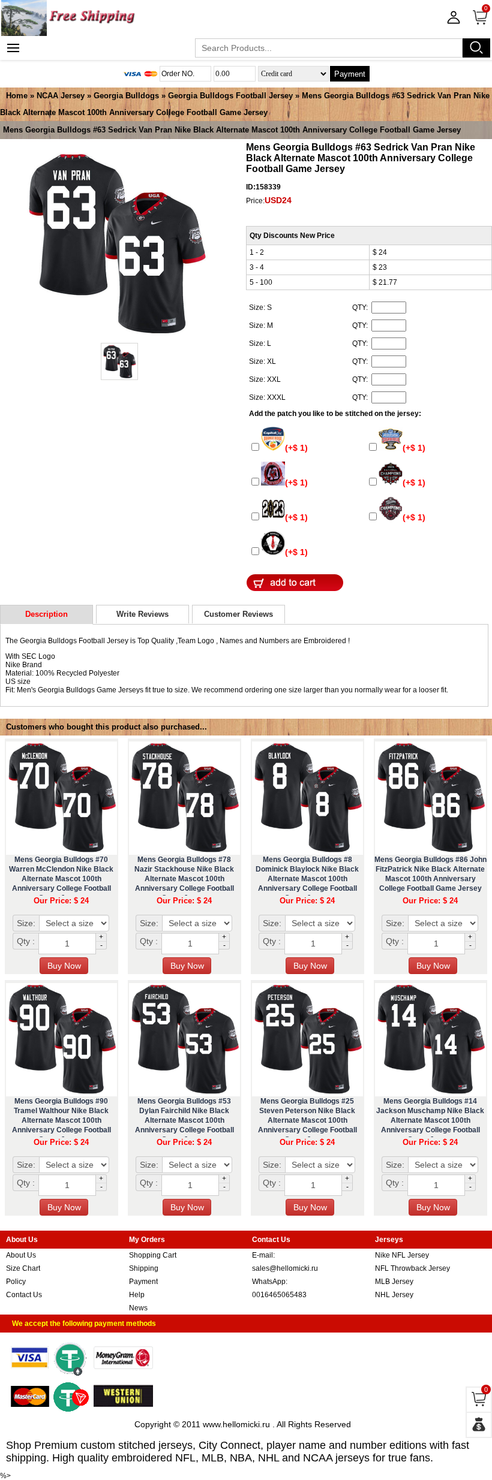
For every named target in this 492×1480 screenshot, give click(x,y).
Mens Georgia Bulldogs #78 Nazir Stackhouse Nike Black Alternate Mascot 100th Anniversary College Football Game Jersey (184, 878)
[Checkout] (479, 1425)
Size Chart (23, 1268)
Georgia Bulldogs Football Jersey (230, 95)
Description (46, 614)
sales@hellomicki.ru (285, 1268)
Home (17, 95)
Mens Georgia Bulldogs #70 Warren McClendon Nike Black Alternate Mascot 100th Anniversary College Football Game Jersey (61, 878)
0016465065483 (279, 1295)
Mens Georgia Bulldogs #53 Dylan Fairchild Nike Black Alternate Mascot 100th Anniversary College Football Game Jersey (184, 1120)
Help (137, 1295)
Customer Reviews (238, 614)
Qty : (26, 941)
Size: (26, 923)
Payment (349, 74)
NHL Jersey (394, 1295)
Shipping (143, 1268)
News (138, 1308)
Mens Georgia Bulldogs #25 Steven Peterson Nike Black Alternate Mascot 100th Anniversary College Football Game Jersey (307, 1120)
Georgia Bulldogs (126, 95)
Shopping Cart (152, 1255)
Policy (16, 1281)
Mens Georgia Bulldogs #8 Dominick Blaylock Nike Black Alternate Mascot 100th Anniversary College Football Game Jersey (307, 878)
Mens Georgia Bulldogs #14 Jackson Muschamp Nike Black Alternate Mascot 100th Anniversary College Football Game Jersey (430, 1120)
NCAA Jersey (61, 95)
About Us (21, 1255)
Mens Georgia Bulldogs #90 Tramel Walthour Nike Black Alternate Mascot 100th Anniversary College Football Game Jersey (61, 1120)
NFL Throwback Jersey (412, 1268)
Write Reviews (142, 614)
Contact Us (24, 1295)
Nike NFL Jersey (402, 1255)
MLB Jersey (394, 1281)
